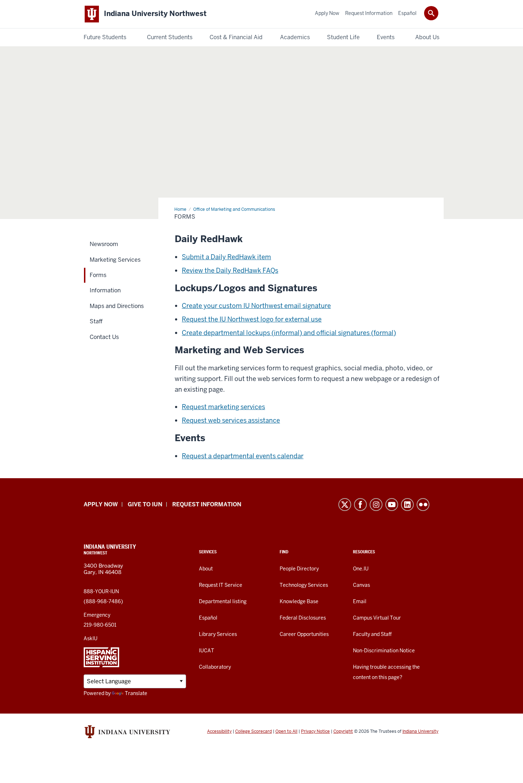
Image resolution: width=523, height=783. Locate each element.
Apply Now (101, 504)
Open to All (286, 731)
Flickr (423, 504)
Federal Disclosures (303, 618)
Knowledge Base (299, 601)
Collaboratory (215, 667)
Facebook (360, 504)
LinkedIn (407, 504)
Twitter (344, 504)
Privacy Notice (315, 731)
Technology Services (304, 585)
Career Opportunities (304, 634)
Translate (136, 693)
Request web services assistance (231, 420)
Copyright (343, 731)
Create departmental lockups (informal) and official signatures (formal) (289, 333)
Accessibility (219, 731)
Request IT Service (220, 585)
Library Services (218, 634)
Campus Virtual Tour (377, 618)
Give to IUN (145, 504)
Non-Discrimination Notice (384, 650)
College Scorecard (253, 731)
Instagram (376, 504)
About (206, 568)
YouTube (391, 504)
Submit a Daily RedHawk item (226, 257)
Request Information (206, 504)
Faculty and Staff (372, 634)
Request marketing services (223, 407)
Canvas (361, 585)
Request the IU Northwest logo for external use (252, 319)
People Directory (299, 568)
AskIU (90, 638)
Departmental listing (223, 601)
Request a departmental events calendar (242, 456)
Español (208, 618)
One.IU (361, 568)
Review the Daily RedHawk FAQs (230, 270)
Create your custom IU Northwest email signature (256, 306)
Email (359, 601)
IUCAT (206, 650)
